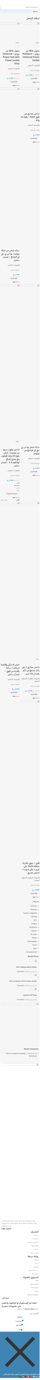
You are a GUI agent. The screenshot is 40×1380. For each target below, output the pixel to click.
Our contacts (34, 1284)
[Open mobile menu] (37, 3)
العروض (36, 1260)
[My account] (2, 3)
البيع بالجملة (34, 1274)
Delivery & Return (32, 1295)
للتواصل (36, 1267)
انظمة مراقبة (34, 1246)
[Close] (20, 1372)
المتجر (36, 1263)
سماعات (36, 1249)
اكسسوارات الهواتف (32, 1242)
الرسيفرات (35, 1235)
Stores (36, 1291)
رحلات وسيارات (34, 1253)
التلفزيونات (35, 1239)
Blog (36, 1281)
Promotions (34, 1288)
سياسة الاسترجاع (33, 1270)
